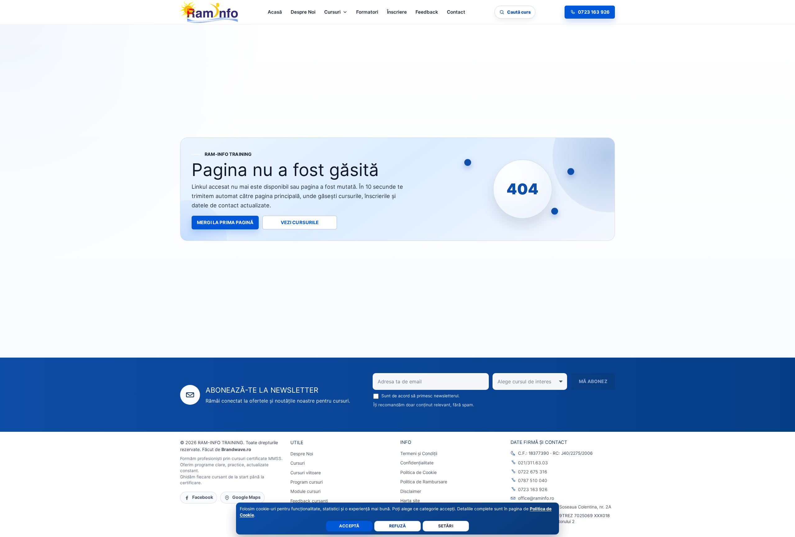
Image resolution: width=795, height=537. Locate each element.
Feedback (427, 12)
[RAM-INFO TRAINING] (209, 12)
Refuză (397, 525)
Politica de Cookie (418, 472)
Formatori (367, 12)
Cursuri (297, 463)
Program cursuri (306, 482)
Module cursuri (305, 491)
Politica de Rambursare (423, 481)
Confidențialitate (417, 462)
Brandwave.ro (236, 449)
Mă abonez (593, 381)
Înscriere (397, 12)
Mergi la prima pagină (225, 222)
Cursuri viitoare (305, 472)
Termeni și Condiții (418, 453)
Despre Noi (303, 12)
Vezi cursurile (300, 222)
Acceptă (349, 525)
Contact (456, 12)
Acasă (275, 12)
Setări (445, 525)
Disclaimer (410, 491)
